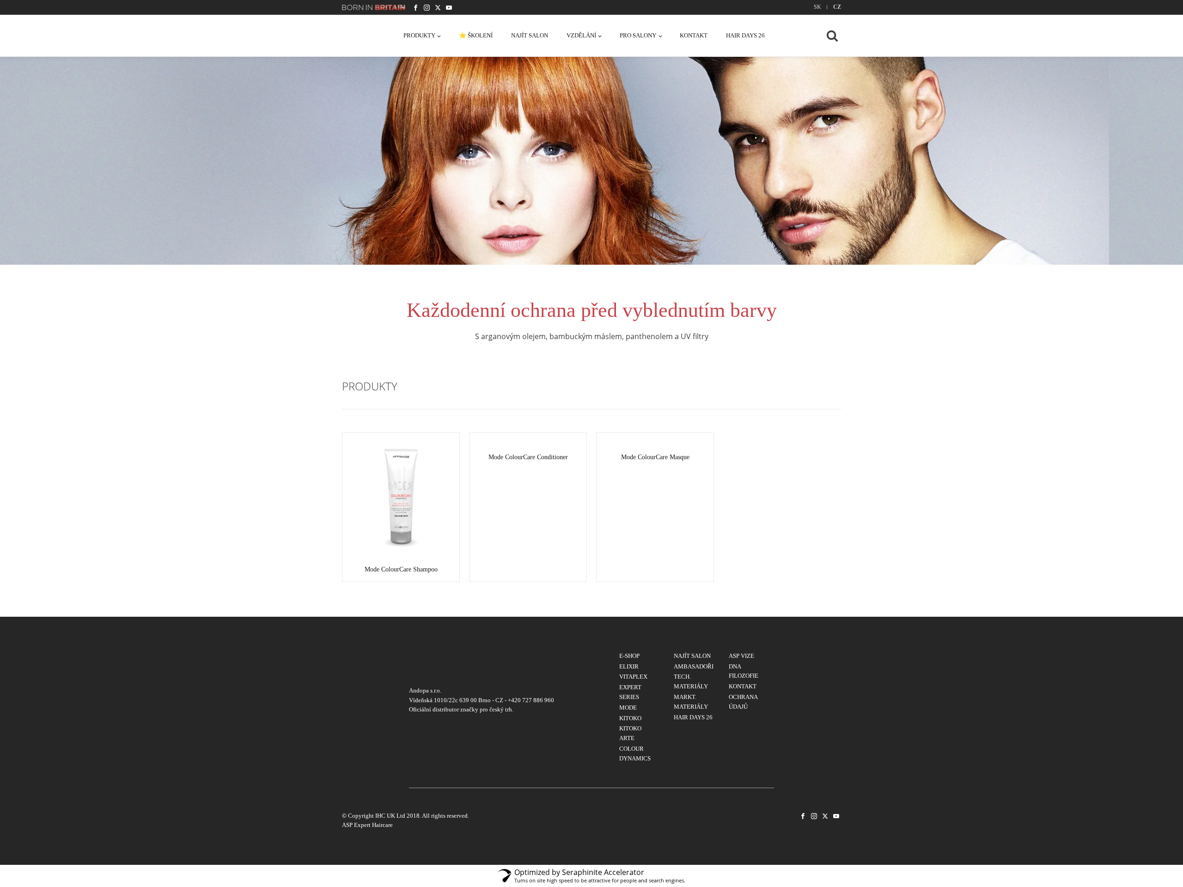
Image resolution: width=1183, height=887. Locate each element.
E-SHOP (629, 655)
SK (817, 7)
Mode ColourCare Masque (655, 457)
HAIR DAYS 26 (745, 35)
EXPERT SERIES (630, 692)
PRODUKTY (419, 35)
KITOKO (630, 718)
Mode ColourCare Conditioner (528, 457)
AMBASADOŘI (693, 666)
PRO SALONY (638, 35)
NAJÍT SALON (529, 35)
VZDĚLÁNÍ (581, 35)
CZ (837, 7)
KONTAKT (693, 35)
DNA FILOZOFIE (743, 671)
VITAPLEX (633, 676)
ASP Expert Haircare (367, 824)
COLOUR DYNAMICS (635, 753)
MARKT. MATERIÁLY (691, 701)
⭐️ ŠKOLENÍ (476, 35)
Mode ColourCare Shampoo (401, 569)
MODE (628, 707)
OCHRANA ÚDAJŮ (743, 701)
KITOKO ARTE (630, 733)
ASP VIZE (741, 655)
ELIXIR (629, 666)
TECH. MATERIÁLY (691, 681)
